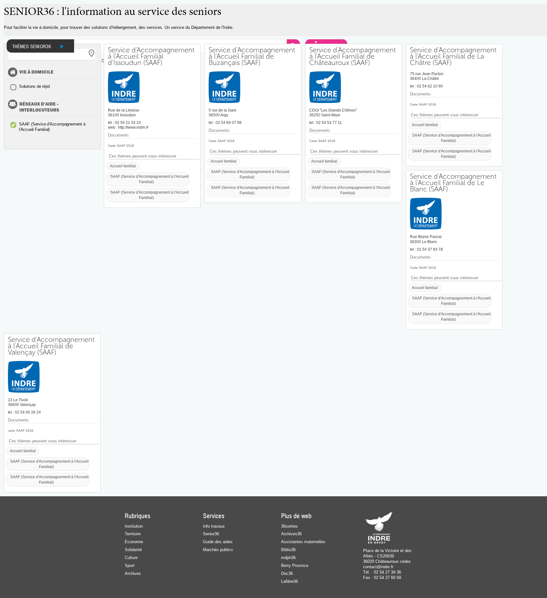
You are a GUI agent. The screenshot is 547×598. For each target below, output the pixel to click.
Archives (133, 573)
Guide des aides (218, 541)
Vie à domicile (36, 72)
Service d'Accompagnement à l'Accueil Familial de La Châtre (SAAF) (453, 56)
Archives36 (291, 533)
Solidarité (133, 549)
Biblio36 (288, 549)
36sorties (289, 526)
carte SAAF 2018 (20, 430)
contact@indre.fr (378, 566)
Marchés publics (218, 549)
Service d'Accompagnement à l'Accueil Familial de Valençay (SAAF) (51, 346)
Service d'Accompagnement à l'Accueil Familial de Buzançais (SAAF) (252, 56)
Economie (134, 541)
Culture (131, 557)
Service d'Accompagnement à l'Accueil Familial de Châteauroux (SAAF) (352, 56)
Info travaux (214, 526)
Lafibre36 (289, 581)
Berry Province (294, 565)
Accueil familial (123, 166)
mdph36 (288, 557)
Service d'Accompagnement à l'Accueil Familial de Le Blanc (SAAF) (453, 182)
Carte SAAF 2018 (121, 145)
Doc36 (287, 573)
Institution (134, 526)
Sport (130, 565)
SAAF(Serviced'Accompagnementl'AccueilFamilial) (52, 127)
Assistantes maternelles (303, 541)
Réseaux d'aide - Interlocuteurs (39, 107)
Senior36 (211, 533)
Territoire (133, 533)
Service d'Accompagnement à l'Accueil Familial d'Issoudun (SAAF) (151, 56)
